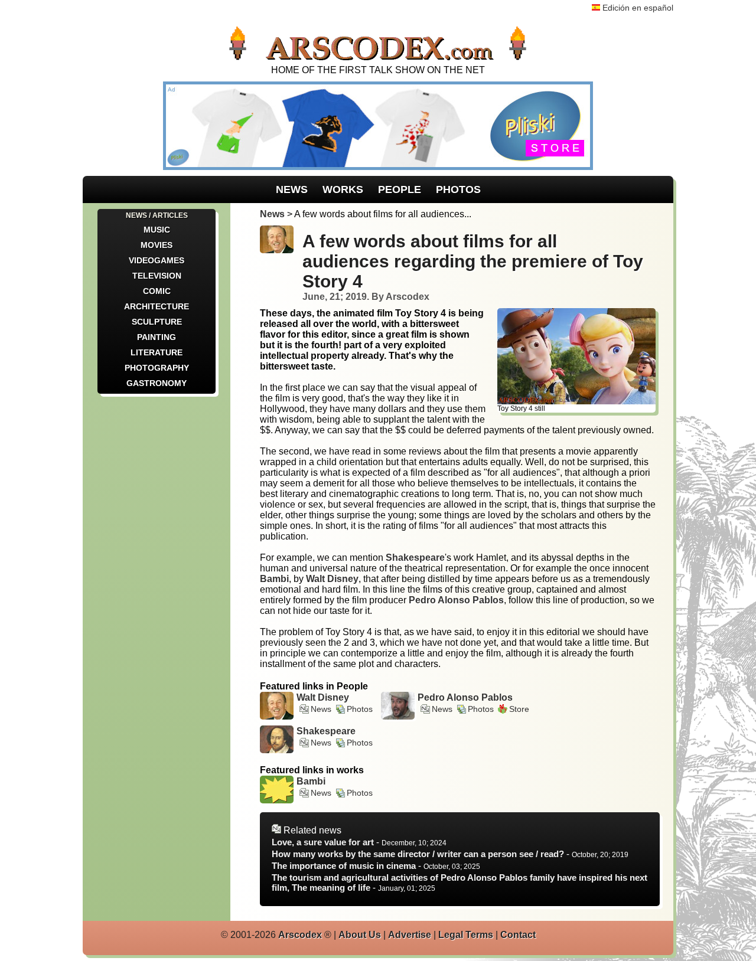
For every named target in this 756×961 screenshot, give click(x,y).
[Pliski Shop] (378, 167)
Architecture (156, 306)
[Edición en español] (596, 7)
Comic (157, 291)
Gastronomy (156, 383)
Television (156, 275)
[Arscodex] (378, 59)
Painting (156, 337)
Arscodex (300, 935)
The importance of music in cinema (344, 866)
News (292, 189)
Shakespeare (326, 731)
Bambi (310, 781)
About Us (359, 935)
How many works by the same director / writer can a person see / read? (418, 854)
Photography (157, 367)
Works (342, 189)
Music (157, 229)
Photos (458, 189)
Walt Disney (322, 697)
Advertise (409, 935)
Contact (518, 935)
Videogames (156, 260)
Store (519, 709)
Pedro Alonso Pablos (465, 697)
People (399, 189)
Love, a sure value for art (323, 842)
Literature (157, 352)
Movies (156, 245)
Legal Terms (465, 935)
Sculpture (157, 321)
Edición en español (637, 7)
